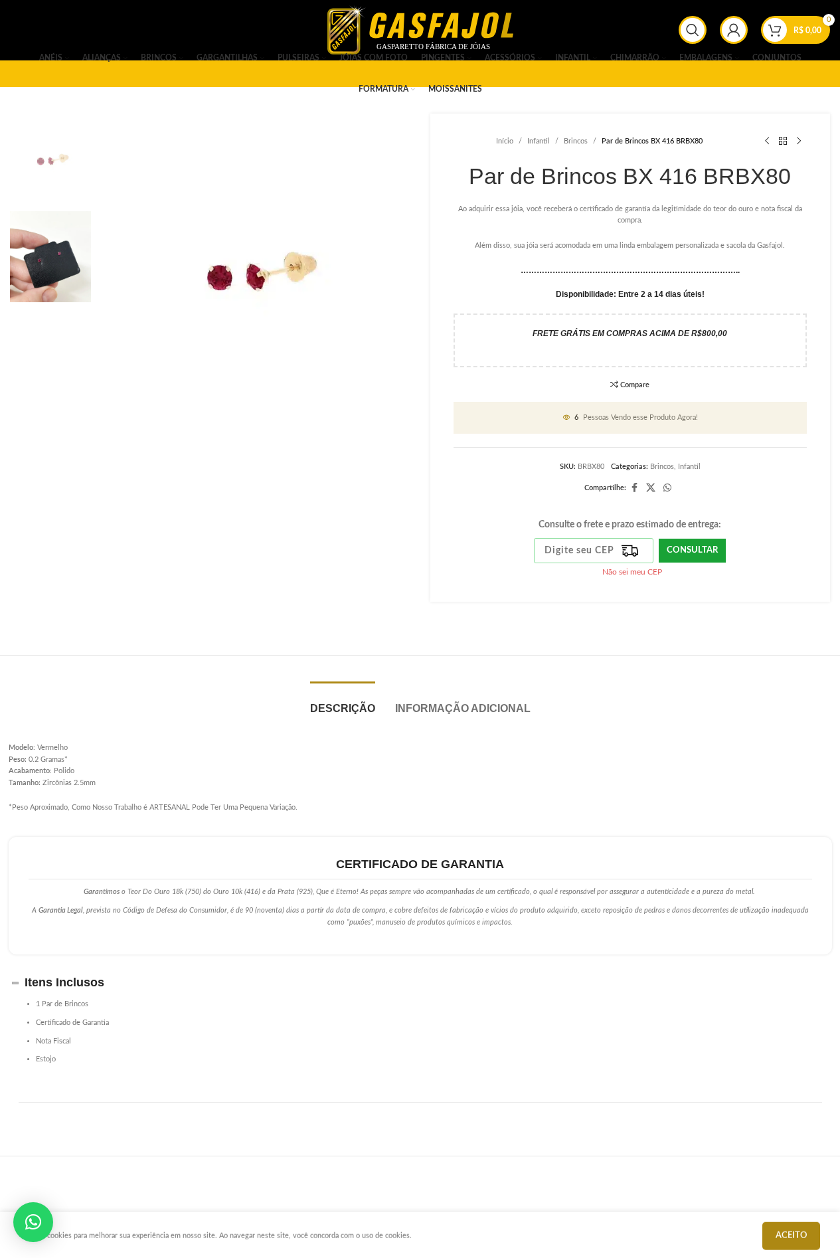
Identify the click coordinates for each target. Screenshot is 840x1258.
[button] (33, 1222)
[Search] (692, 30)
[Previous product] (767, 141)
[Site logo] (420, 29)
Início (504, 141)
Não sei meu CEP (632, 572)
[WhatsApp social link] (667, 488)
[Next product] (799, 141)
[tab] (342, 701)
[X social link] (650, 488)
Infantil (538, 141)
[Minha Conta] (733, 30)
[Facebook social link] (634, 488)
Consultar (692, 550)
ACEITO (791, 1233)
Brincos (576, 141)
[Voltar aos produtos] (783, 141)
